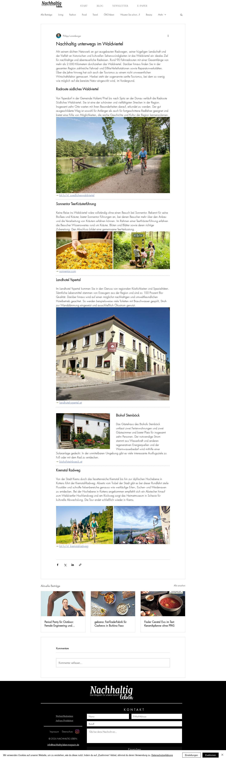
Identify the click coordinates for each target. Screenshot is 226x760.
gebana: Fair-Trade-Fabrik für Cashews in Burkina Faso (111, 623)
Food (84, 14)
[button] (181, 14)
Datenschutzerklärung (162, 755)
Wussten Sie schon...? (130, 14)
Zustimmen (210, 755)
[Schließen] (222, 755)
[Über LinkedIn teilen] (72, 564)
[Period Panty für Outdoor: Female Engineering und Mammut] (63, 603)
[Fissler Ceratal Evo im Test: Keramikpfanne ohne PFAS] (163, 603)
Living (60, 14)
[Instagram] (77, 731)
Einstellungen (191, 755)
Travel (95, 14)
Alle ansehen (179, 585)
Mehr (160, 14)
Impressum (54, 731)
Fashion (72, 14)
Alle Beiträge (46, 14)
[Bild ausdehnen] (84, 250)
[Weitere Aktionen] (168, 36)
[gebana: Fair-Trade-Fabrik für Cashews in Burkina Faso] (113, 603)
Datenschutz (67, 731)
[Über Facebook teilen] (57, 564)
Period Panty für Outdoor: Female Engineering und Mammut (59, 623)
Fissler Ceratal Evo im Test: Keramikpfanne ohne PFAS (159, 623)
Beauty (149, 14)
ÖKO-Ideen (109, 14)
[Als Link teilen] (80, 564)
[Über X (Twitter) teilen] (65, 564)
